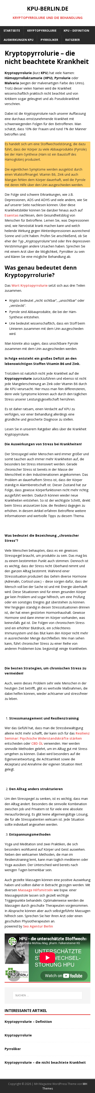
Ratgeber (72, 40)
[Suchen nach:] (47, 995)
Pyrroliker (49, 40)
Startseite (11, 31)
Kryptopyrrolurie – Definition (28, 1021)
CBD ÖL (37, 743)
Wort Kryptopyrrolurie (30, 285)
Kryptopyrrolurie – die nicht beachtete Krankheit (45, 1062)
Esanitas (11, 215)
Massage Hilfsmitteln (36, 890)
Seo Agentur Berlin (38, 926)
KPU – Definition (76, 31)
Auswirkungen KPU (18, 40)
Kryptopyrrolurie (41, 31)
